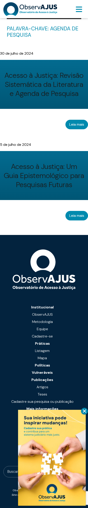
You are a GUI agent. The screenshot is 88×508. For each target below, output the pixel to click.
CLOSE (84, 411)
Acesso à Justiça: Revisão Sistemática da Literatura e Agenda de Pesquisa (44, 84)
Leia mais (76, 124)
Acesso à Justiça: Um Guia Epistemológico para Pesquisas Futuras (44, 175)
